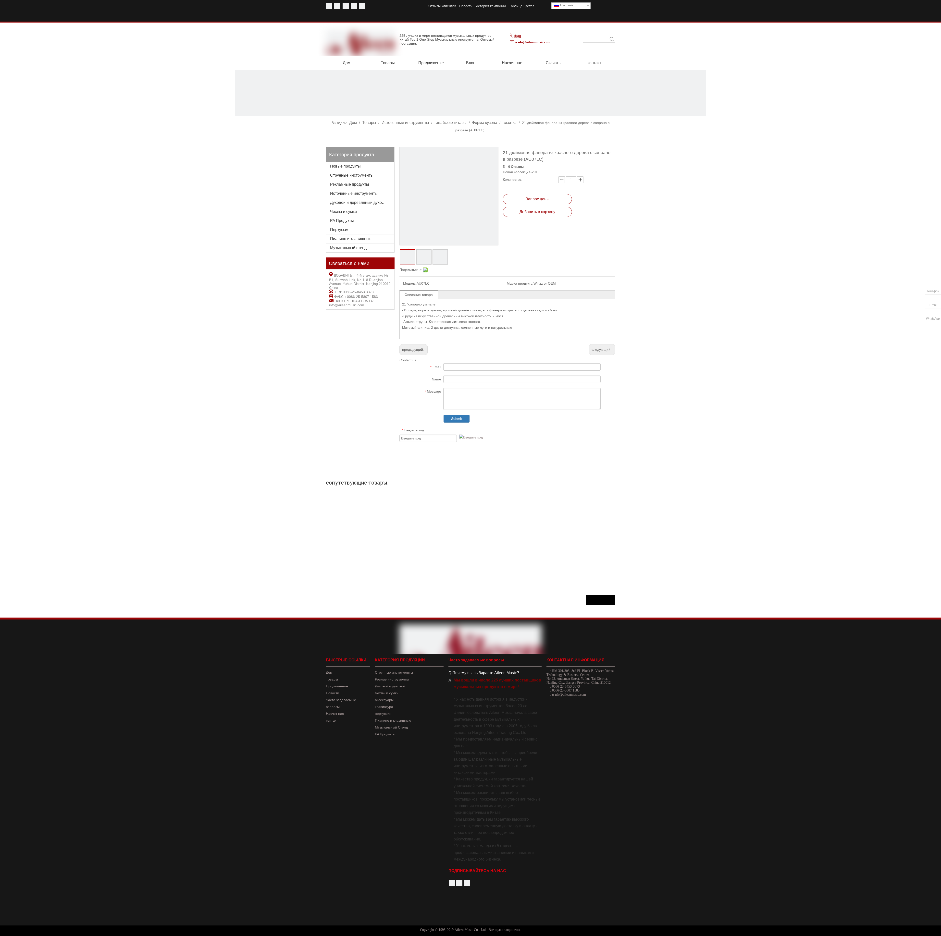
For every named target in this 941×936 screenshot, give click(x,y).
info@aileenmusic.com (346, 305)
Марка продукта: (520, 283)
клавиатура (384, 707)
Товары (332, 679)
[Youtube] (337, 6)
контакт (332, 720)
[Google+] (467, 883)
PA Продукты (342, 221)
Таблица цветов (521, 6)
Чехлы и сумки (343, 211)
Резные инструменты (392, 679)
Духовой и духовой (390, 686)
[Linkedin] (354, 6)
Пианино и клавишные (350, 239)
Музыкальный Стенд (391, 727)
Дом (329, 672)
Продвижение (337, 686)
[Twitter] (346, 6)
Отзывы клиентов (442, 6)
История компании (491, 6)
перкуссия (383, 714)
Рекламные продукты (349, 184)
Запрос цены (537, 199)
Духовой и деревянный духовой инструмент (362, 202)
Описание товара (419, 295)
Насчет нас (335, 714)
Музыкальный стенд (348, 248)
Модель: (410, 283)
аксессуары (384, 700)
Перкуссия (339, 230)
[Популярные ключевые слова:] (612, 39)
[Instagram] (362, 6)
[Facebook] (329, 6)
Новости (465, 6)
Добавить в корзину (537, 212)
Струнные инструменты (351, 175)
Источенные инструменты (354, 193)
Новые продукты (345, 166)
